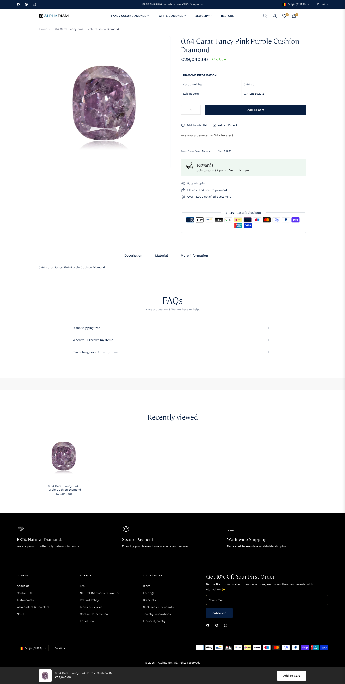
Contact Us (24, 593)
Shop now (196, 4)
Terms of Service (91, 607)
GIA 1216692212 (254, 93)
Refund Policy (89, 600)
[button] (265, 15)
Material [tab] (161, 255)
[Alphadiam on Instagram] (226, 625)
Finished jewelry (154, 621)
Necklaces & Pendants (158, 607)
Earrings (148, 593)
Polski (321, 4)
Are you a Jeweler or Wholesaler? (207, 135)
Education (87, 621)
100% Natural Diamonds (40, 539)
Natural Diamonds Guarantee (100, 593)
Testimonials (25, 600)
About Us (23, 585)
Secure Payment (137, 539)
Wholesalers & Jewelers (33, 607)
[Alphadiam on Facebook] (208, 625)
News (20, 614)
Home (43, 29)
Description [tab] (133, 255)
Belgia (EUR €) (297, 4)
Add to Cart (291, 675)
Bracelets (149, 600)
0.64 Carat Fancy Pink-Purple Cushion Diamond (64, 487)
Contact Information (94, 614)
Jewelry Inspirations (157, 614)
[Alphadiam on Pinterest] (217, 625)
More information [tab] (194, 255)
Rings (146, 585)
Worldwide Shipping (247, 539)
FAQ (82, 585)
